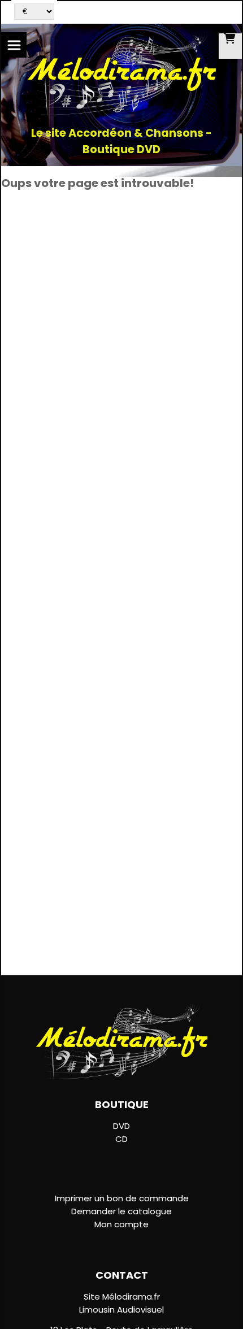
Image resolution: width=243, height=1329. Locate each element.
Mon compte (121, 1224)
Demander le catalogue (121, 1211)
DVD (121, 1126)
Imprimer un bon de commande (122, 1198)
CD (121, 1139)
